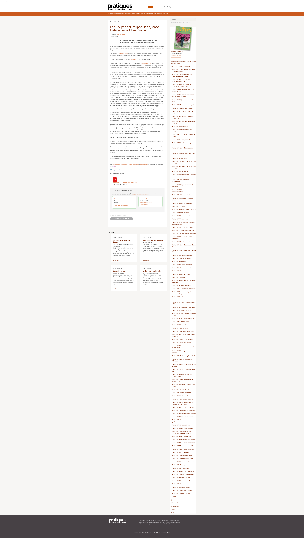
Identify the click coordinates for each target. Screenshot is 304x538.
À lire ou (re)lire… (175, 503)
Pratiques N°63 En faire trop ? (179, 271)
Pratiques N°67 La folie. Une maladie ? (182, 258)
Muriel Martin (134, 59)
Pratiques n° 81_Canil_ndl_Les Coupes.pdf (124, 182)
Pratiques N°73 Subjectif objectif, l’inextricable (184, 233)
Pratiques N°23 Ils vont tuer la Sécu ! (181, 425)
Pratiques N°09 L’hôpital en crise (180, 468)
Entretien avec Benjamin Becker (121, 241)
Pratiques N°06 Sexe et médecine (181, 477)
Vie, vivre (121, 170)
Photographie (114, 170)
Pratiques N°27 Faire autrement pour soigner (183, 410)
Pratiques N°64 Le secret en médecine (182, 268)
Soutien (173, 509)
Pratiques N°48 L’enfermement (180, 328)
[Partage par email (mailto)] (111, 166)
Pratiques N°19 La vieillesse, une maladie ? (183, 439)
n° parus (150, 7)
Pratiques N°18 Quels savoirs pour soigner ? (183, 442)
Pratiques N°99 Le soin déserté (180, 126)
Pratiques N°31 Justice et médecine (181, 396)
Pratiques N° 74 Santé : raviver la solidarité (183, 230)
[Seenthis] (114, 166)
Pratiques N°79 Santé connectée (180, 212)
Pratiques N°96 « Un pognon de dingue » (182, 139)
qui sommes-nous (141, 7)
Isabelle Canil (121, 34)
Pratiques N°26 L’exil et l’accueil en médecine (184, 413)
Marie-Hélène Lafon (122, 53)
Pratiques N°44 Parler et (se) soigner (181, 342)
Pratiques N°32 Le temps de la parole (181, 392)
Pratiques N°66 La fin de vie (179, 261)
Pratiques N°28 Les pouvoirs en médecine (183, 407)
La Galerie (173, 496)
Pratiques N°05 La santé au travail (181, 481)
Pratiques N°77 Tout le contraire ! (180, 219)
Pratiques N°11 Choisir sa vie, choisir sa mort (183, 461)
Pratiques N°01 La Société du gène (181, 493)
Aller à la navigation (4, 1)
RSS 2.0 (142, 532)
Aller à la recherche (20, 1)
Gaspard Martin (144, 164)
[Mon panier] (189, 7)
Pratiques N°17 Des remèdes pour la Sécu (183, 446)
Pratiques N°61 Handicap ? (179, 277)
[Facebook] (112, 166)
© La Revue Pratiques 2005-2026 (151, 532)
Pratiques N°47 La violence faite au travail (182, 331)
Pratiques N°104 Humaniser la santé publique (184, 105)
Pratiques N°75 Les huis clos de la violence (183, 227)
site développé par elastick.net (164, 532)
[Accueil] (120, 6)
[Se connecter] (194, 7)
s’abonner (157, 7)
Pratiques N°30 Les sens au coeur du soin (183, 399)
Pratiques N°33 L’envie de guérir (180, 389)
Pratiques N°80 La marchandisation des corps (184, 209)
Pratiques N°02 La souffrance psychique (182, 490)
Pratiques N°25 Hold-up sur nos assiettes (182, 416)
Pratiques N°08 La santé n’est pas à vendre (183, 471)
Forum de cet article (121, 219)
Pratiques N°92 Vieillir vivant (179, 158)
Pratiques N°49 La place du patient (181, 325)
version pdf (145, 204)
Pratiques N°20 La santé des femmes (181, 436)
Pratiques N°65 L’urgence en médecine (182, 264)
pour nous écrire (178, 7)
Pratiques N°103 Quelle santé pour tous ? (182, 108)
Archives (173, 512)
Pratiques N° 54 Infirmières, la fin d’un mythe (183, 307)
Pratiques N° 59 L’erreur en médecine (181, 285)
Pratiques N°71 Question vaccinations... (182, 242)
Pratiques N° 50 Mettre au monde (180, 321)
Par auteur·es (174, 22)
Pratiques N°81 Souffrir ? (134, 13)
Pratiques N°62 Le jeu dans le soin (181, 274)
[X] (115, 166)
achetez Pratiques (136, 194)
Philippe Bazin (146, 63)
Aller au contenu (13, 1)
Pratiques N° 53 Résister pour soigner (182, 310)
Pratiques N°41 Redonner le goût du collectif (183, 356)
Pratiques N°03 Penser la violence (181, 487)
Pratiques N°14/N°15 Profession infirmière (183, 452)
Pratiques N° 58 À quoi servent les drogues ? (183, 288)
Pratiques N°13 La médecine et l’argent (182, 455)
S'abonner (117, 199)
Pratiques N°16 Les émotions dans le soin (183, 449)
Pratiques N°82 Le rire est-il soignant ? (182, 203)
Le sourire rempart (119, 271)
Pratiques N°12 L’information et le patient (182, 458)
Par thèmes (189, 22)
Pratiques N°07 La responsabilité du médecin (183, 474)
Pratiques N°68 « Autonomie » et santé (182, 255)
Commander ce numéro (147, 199)
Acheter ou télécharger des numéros (120, 13)
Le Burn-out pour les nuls (152, 271)
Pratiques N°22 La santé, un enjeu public (182, 428)
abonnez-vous (145, 194)
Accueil (109, 13)
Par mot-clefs (182, 22)
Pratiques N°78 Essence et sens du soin (182, 216)
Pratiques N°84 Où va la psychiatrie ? (181, 195)
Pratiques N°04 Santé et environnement (182, 484)
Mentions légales (137, 532)
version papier (146, 202)
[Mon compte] (191, 7)
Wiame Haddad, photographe (153, 240)
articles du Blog (167, 7)
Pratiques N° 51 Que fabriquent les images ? (183, 318)
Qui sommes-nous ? (176, 500)
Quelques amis (175, 506)
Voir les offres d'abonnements (121, 205)
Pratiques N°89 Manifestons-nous (180, 171)
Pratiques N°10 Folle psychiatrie (180, 465)
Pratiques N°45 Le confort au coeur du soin (183, 339)
